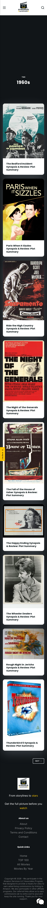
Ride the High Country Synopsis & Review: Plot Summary (20, 328)
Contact (23, 836)
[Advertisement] (23, 40)
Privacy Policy (23, 828)
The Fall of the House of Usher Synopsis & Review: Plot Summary (21, 492)
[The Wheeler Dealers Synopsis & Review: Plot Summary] (23, 581)
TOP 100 (23, 860)
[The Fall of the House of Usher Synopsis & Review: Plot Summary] (23, 453)
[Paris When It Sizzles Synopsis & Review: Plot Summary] (23, 209)
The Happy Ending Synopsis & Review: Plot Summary (23, 544)
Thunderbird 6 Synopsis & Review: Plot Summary (22, 744)
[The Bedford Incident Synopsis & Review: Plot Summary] (23, 131)
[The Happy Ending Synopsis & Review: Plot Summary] (23, 521)
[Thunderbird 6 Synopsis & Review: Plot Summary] (23, 708)
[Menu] (4, 7)
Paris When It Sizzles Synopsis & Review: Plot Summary (20, 248)
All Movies (23, 864)
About (23, 823)
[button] (40, 901)
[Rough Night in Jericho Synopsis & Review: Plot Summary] (23, 644)
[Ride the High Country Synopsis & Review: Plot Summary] (23, 290)
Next (37, 761)
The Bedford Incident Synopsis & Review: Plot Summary (20, 166)
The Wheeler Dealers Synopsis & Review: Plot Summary (20, 616)
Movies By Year (23, 868)
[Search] (42, 7)
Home (23, 855)
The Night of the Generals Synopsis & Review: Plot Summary (22, 410)
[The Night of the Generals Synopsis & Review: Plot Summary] (23, 371)
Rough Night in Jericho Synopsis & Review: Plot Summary (20, 667)
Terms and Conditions (23, 832)
